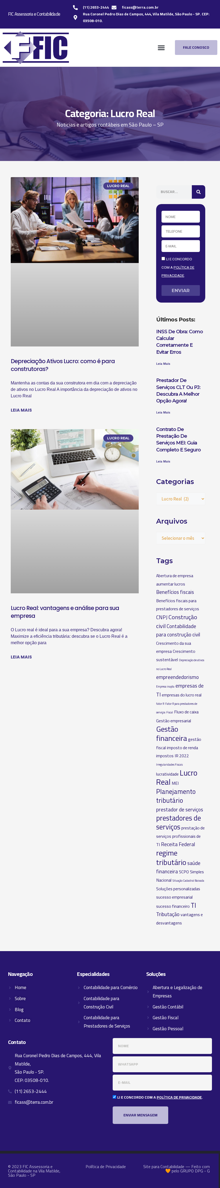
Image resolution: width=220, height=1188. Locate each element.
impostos (165, 756)
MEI (175, 783)
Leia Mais (163, 363)
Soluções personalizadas (178, 889)
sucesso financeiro (173, 906)
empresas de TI (180, 690)
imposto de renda (182, 748)
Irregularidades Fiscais (169, 764)
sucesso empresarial (174, 897)
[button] (161, 47)
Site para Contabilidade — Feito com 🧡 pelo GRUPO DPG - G (176, 1168)
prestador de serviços (179, 809)
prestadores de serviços (178, 822)
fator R (160, 703)
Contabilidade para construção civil (178, 630)
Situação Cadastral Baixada (188, 880)
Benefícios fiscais (175, 592)
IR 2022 (182, 756)
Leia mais (21, 410)
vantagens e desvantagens (179, 918)
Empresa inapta (165, 686)
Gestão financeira (171, 733)
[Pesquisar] (198, 192)
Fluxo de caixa (186, 712)
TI (193, 905)
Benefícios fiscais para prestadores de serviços (177, 605)
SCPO (184, 872)
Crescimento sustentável (175, 655)
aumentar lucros (170, 584)
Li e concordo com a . (178, 267)
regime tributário (171, 857)
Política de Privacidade (106, 1166)
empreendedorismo (177, 677)
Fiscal (169, 712)
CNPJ (161, 617)
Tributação (167, 914)
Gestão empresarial (173, 721)
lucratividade (167, 774)
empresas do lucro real (181, 695)
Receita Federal (178, 844)
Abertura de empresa (174, 576)
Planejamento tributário (176, 796)
